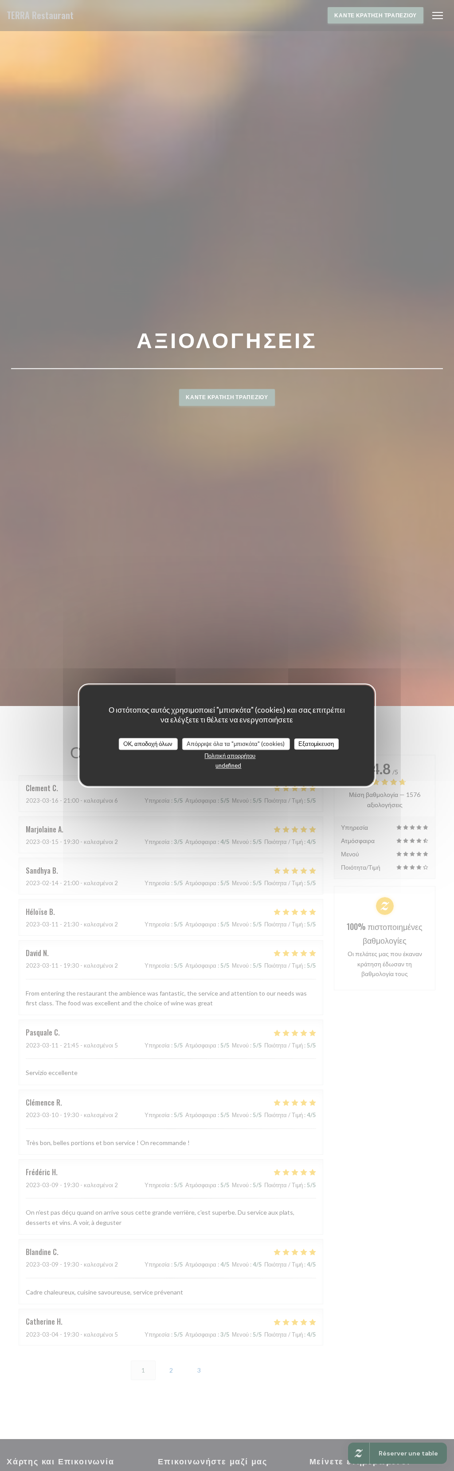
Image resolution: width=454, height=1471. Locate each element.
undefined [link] (228, 765)
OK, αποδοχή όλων (147, 743)
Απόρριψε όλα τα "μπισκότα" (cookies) (236, 743)
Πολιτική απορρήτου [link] (229, 755)
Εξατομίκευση (316, 743)
